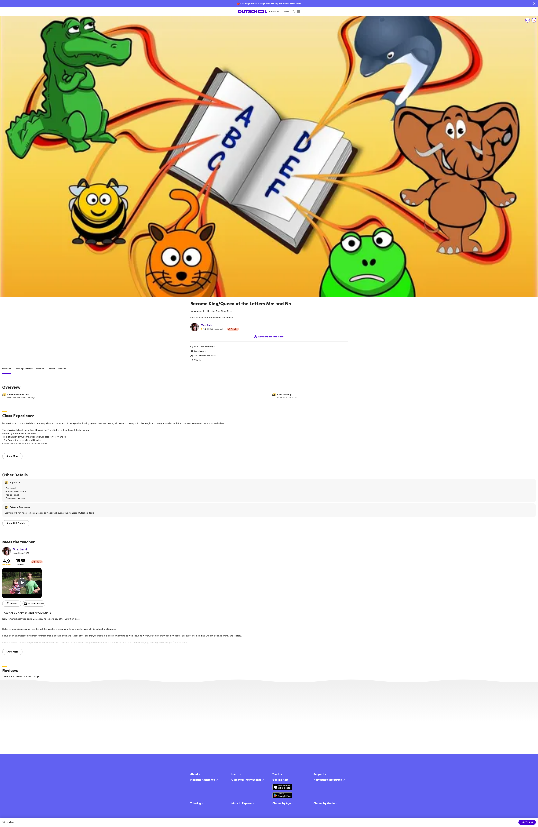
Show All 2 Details (15, 523)
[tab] (6, 368)
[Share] (527, 20)
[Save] (534, 20)
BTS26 (273, 3)
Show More (12, 456)
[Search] (293, 11)
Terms (292, 3)
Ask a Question (36, 603)
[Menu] (298, 11)
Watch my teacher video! (271, 336)
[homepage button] (252, 11)
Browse (272, 11)
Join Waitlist (527, 822)
